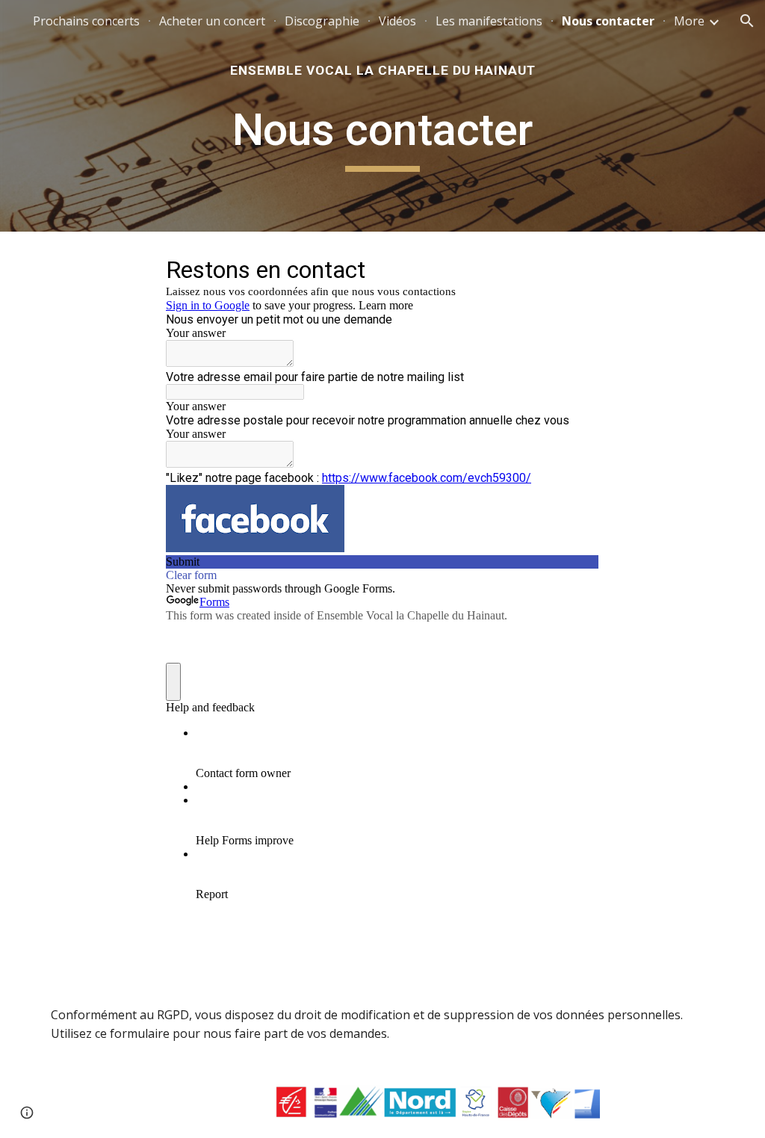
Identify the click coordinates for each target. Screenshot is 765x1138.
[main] (383, 70)
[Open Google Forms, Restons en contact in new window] (576, 269)
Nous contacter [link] (608, 21)
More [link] (689, 21)
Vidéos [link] (397, 21)
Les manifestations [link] (489, 21)
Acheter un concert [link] (212, 21)
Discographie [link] (322, 21)
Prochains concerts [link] (86, 21)
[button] (747, 21)
